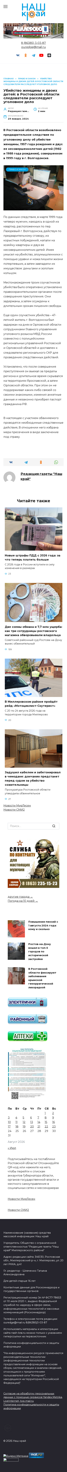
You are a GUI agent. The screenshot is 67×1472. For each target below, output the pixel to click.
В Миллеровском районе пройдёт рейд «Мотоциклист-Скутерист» (31, 703)
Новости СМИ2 (14, 809)
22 (46, 1126)
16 (53, 1122)
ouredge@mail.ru (33, 47)
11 (16, 1122)
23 (54, 1126)
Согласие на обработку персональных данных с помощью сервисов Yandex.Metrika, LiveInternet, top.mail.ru (33, 1397)
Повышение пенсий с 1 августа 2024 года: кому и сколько (43, 925)
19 (24, 1126)
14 (38, 1122)
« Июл (12, 1148)
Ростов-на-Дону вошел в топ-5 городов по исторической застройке (39, 952)
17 (9, 1126)
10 (9, 1122)
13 (31, 1122)
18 (16, 1126)
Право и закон (17, 169)
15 (46, 1122)
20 (32, 1126)
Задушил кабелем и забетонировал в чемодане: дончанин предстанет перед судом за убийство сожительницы (33, 778)
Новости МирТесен (17, 805)
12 (24, 1122)
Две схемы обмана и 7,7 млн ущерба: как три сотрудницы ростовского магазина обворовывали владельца (33, 631)
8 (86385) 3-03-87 (33, 43)
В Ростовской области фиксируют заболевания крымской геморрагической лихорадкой (42, 978)
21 (38, 1126)
